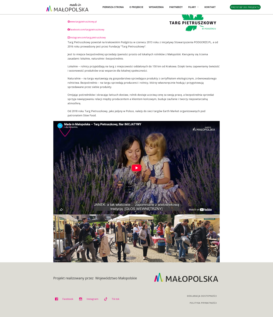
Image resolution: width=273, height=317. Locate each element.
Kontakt (210, 7)
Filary (192, 7)
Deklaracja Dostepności (202, 296)
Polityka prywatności (203, 303)
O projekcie (136, 7)
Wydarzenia (156, 7)
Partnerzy (176, 7)
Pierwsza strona (113, 7)
